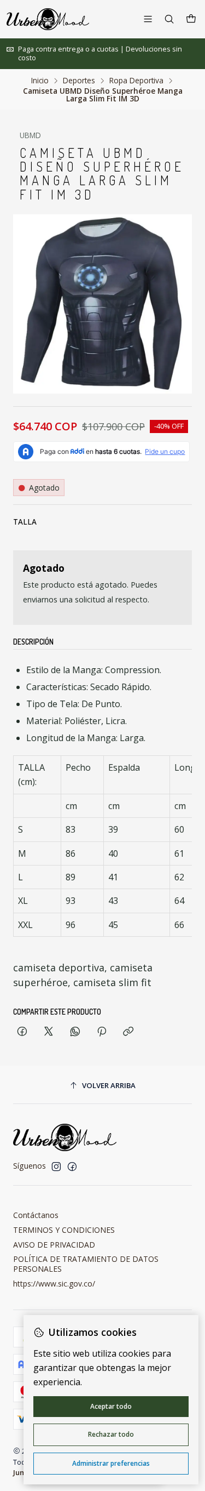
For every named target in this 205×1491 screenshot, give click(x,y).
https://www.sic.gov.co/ (54, 1283)
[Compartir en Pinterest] (101, 1032)
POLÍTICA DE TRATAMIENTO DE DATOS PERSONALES (86, 1264)
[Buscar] (169, 18)
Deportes (79, 80)
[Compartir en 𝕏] (48, 1032)
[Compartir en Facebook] (22, 1032)
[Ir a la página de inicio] (48, 19)
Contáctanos (35, 1215)
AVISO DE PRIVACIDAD (54, 1244)
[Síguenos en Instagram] (56, 1166)
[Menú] (147, 18)
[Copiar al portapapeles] (128, 1032)
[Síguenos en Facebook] (72, 1166)
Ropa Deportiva (136, 80)
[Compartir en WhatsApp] (75, 1032)
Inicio (40, 80)
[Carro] (191, 19)
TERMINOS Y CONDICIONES (64, 1230)
